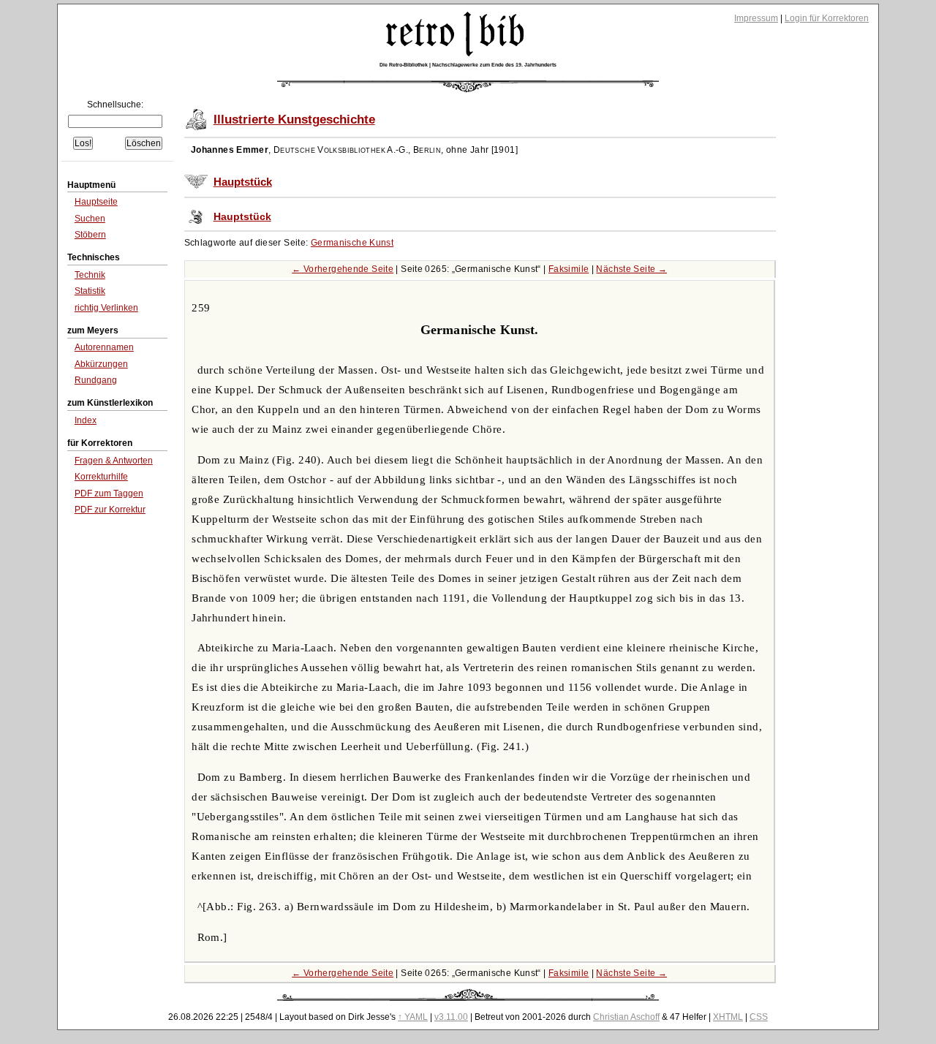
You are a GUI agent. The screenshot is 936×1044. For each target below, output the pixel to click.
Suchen (90, 218)
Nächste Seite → (631, 269)
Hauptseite (96, 202)
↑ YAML (413, 1017)
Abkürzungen (101, 364)
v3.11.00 (451, 1017)
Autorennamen (104, 347)
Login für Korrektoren (827, 18)
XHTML (728, 1017)
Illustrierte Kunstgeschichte (294, 119)
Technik (90, 275)
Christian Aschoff (626, 1017)
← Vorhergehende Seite (342, 269)
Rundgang (96, 380)
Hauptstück (243, 182)
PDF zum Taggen (109, 493)
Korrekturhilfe (101, 477)
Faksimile (568, 269)
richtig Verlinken (106, 308)
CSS (759, 1017)
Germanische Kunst (352, 243)
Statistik (90, 291)
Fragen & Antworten (114, 460)
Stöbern (90, 235)
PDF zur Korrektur (110, 509)
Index (86, 420)
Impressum (756, 18)
